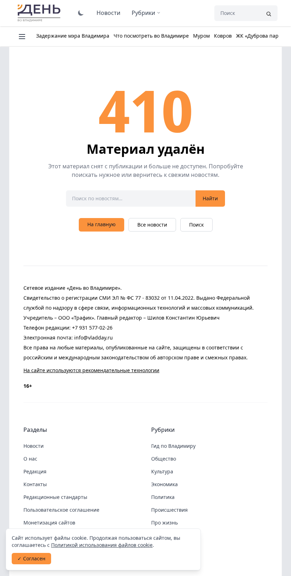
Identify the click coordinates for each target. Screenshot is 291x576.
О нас (30, 458)
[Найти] (269, 13)
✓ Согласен (31, 558)
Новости (108, 13)
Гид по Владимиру (173, 445)
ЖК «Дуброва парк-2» (262, 35)
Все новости (152, 224)
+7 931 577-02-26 (92, 327)
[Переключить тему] (81, 12)
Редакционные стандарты (55, 497)
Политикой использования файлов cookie (102, 545)
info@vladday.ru (93, 337)
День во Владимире (40, 13)
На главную (101, 224)
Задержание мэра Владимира (72, 35)
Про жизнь (164, 522)
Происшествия (169, 509)
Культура (162, 471)
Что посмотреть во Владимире (151, 35)
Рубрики (143, 13)
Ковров (223, 35)
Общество (163, 458)
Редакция (34, 471)
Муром (201, 35)
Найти (210, 198)
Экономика (164, 484)
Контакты (35, 484)
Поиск (196, 224)
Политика (163, 497)
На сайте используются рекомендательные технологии (91, 370)
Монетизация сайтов (49, 522)
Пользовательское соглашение (61, 509)
